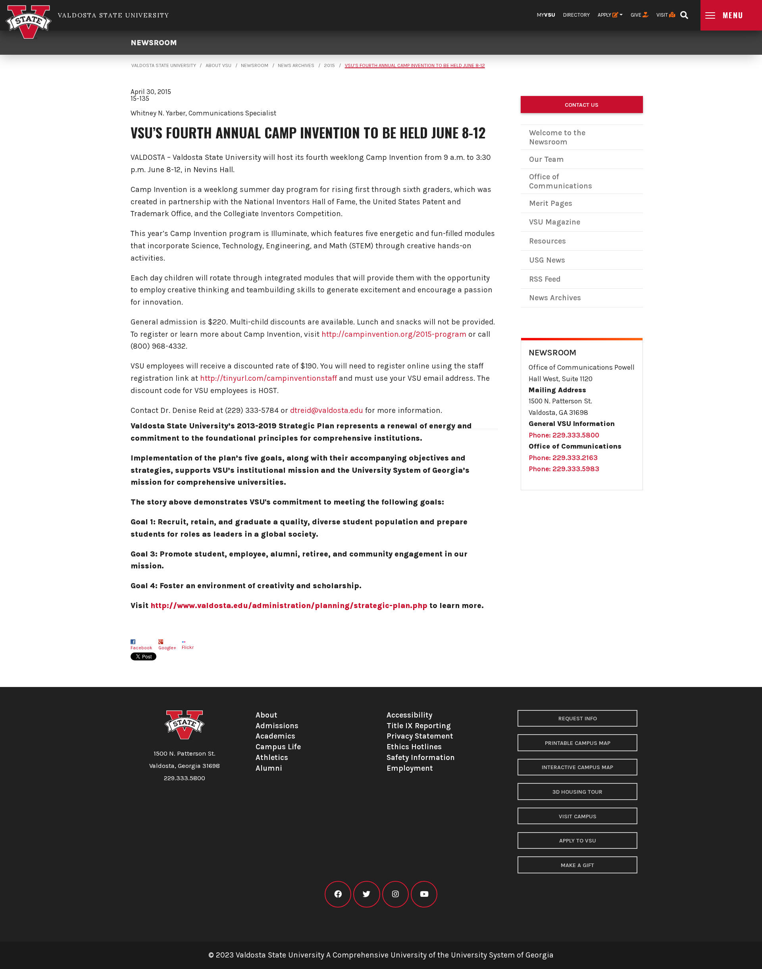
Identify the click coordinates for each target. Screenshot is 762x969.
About (266, 715)
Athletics (272, 757)
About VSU (218, 65)
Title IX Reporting (419, 725)
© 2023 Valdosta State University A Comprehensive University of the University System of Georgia (381, 954)
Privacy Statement (420, 736)
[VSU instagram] (395, 894)
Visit (662, 15)
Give (637, 15)
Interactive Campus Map (577, 767)
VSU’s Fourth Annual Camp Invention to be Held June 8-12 (415, 65)
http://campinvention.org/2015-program (393, 334)
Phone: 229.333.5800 (564, 435)
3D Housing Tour (577, 792)
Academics (275, 736)
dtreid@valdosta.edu (326, 410)
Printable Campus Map (577, 743)
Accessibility (409, 715)
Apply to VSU (577, 840)
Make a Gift (577, 865)
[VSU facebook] (338, 894)
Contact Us (581, 105)
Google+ (167, 647)
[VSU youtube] (424, 894)
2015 (329, 65)
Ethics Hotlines (414, 746)
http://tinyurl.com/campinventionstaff (268, 378)
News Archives (296, 65)
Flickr (188, 647)
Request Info (577, 718)
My (546, 15)
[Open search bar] (684, 12)
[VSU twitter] (366, 894)
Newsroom (154, 42)
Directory (576, 15)
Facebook (141, 647)
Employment (410, 768)
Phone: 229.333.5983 (564, 469)
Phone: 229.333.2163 (563, 458)
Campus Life (278, 746)
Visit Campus (578, 816)
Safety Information (421, 757)
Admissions (277, 725)
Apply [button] (605, 15)
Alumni (269, 768)
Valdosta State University (163, 65)
